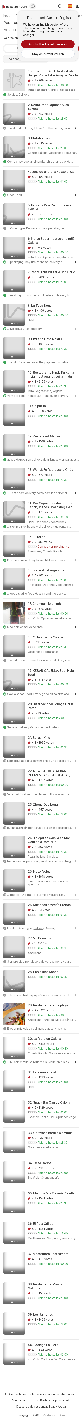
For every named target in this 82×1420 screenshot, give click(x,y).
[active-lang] (70, 6)
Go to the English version (48, 44)
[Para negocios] (32, 6)
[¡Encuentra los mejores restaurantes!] (14, 6)
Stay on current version (48, 54)
